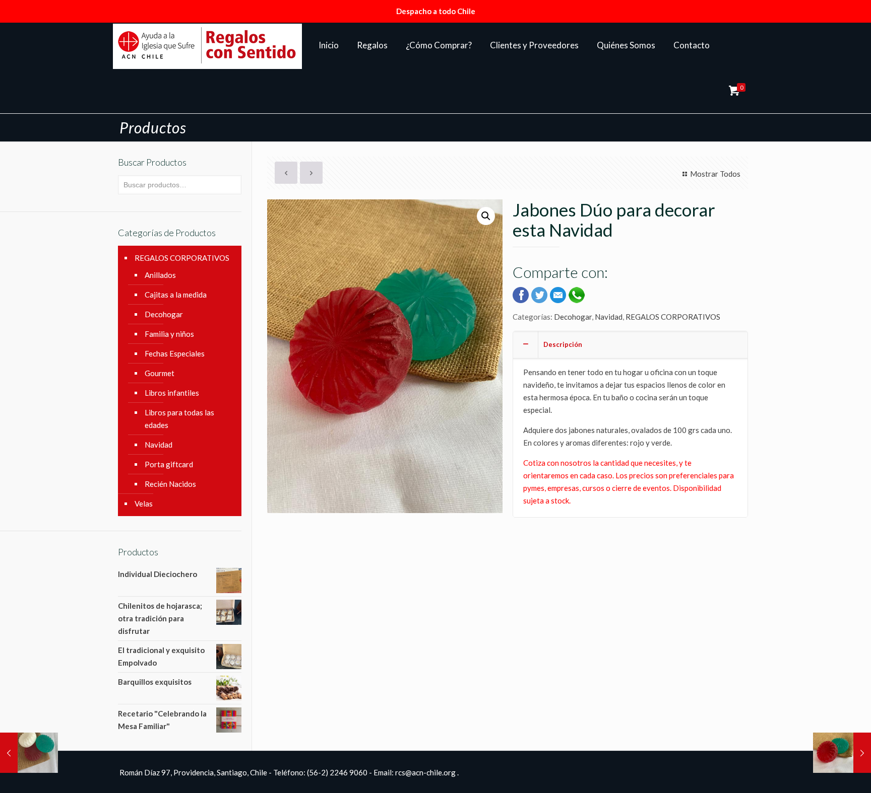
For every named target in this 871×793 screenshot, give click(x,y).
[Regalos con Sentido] (207, 45)
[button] (486, 216)
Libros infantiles (172, 392)
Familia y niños (169, 333)
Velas (144, 503)
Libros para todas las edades (179, 418)
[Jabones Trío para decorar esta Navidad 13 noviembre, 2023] (29, 753)
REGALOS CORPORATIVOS (673, 316)
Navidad (609, 316)
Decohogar (573, 316)
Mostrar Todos (715, 173)
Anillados (160, 274)
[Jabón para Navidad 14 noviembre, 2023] (842, 753)
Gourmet (159, 373)
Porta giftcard (169, 464)
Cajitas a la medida (176, 294)
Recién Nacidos (170, 483)
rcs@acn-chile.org (425, 772)
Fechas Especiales (175, 353)
